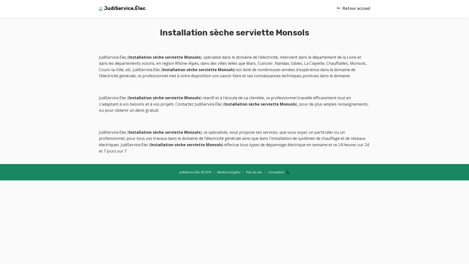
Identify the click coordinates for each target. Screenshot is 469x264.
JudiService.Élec (124, 8)
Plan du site (254, 172)
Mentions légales (228, 172)
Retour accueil (356, 8)
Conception (276, 172)
